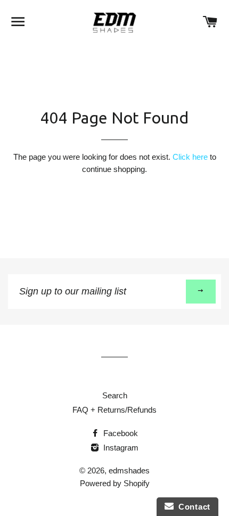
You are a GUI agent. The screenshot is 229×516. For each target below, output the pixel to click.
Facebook (119, 433)
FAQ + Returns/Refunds (114, 409)
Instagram (119, 447)
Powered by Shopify (115, 483)
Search (114, 395)
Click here (190, 156)
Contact (192, 506)
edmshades (129, 470)
